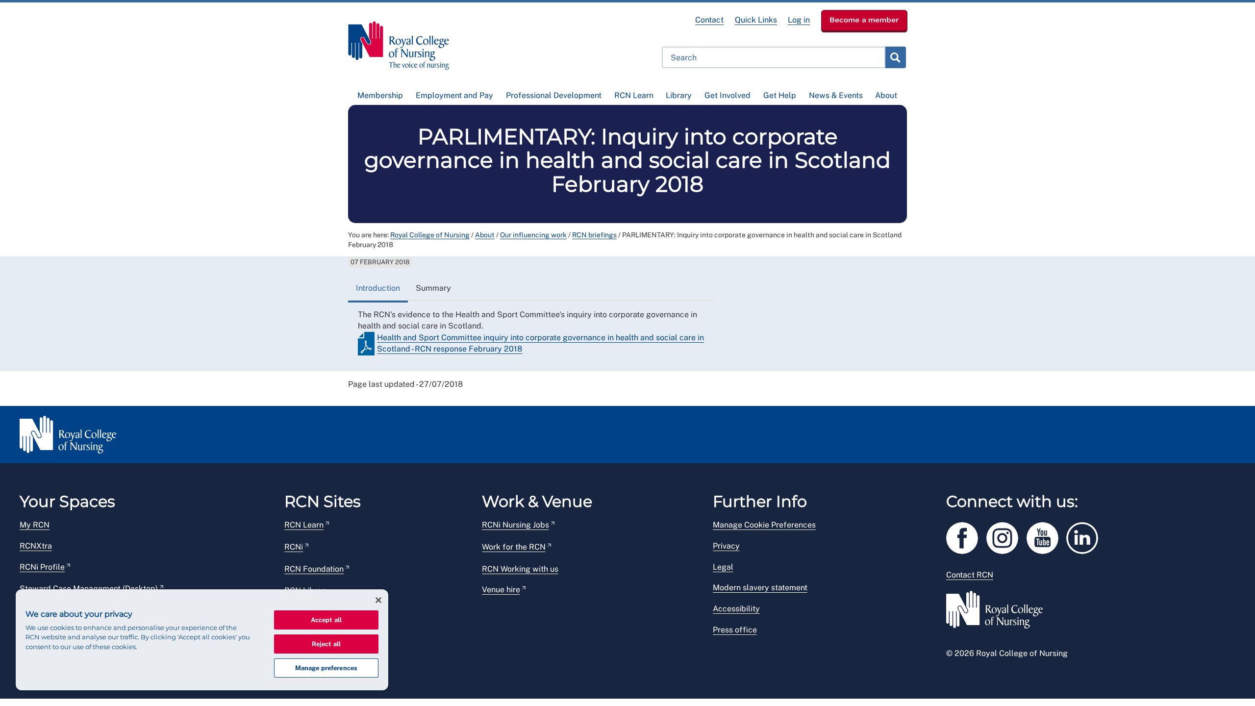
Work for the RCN (514, 547)
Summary (433, 288)
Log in (799, 20)
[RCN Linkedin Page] (1085, 536)
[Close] (378, 600)
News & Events (836, 95)
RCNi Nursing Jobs (515, 525)
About (886, 95)
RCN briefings (594, 235)
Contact (709, 20)
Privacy (726, 546)
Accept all (326, 620)
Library (679, 95)
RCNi (293, 547)
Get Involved (727, 95)
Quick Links (756, 20)
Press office (735, 629)
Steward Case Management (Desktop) (89, 588)
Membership (380, 95)
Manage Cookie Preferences (764, 525)
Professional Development (554, 95)
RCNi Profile (42, 567)
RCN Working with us (520, 569)
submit (895, 57)
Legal (723, 567)
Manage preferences (326, 668)
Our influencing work (533, 235)
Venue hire (501, 589)
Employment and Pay (454, 95)
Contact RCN (969, 575)
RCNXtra (36, 546)
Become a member (864, 20)
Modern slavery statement (760, 587)
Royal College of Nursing (430, 235)
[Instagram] (1006, 536)
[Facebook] (966, 536)
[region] (202, 639)
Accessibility (736, 608)
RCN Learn (633, 95)
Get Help (779, 95)
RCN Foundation (314, 569)
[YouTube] (1047, 536)
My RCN (35, 525)
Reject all (326, 644)
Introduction (378, 288)
